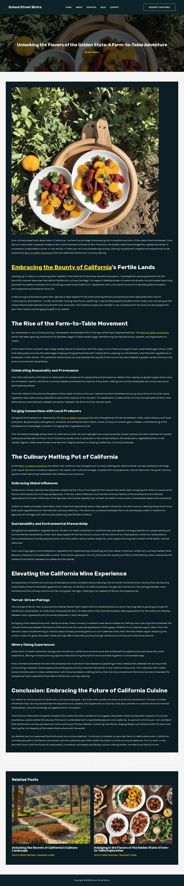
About (79, 7)
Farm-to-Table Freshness (24, 855)
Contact (114, 7)
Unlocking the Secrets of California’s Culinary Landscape (44, 849)
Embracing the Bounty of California (62, 267)
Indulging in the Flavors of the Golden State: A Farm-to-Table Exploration (131, 849)
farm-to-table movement (39, 252)
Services (91, 7)
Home (68, 7)
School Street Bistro (25, 7)
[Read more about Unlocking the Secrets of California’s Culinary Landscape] (51, 814)
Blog (103, 7)
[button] (159, 7)
